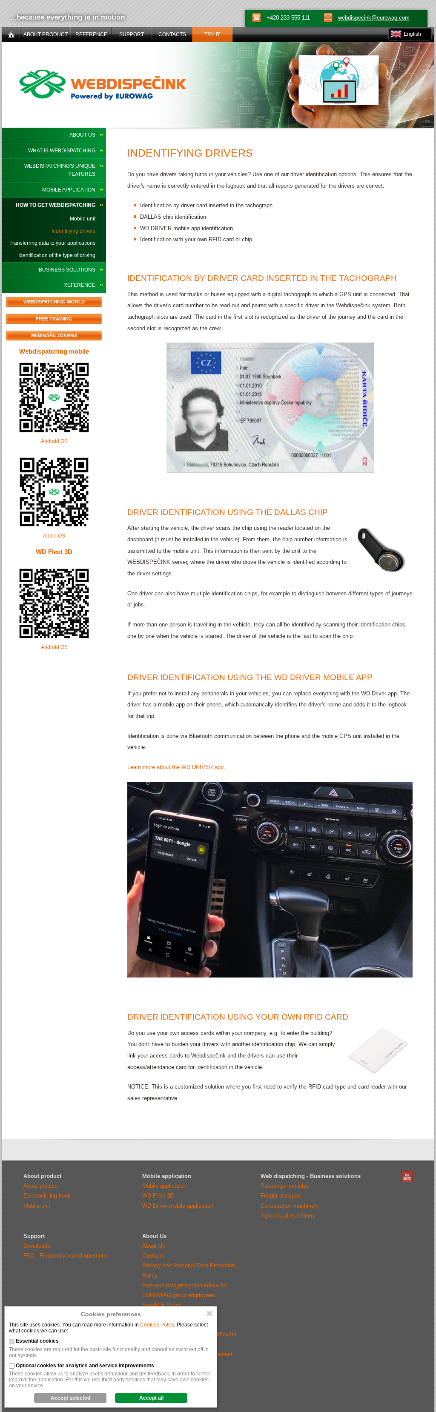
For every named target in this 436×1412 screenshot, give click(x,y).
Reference (79, 285)
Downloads (36, 1246)
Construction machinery (290, 1206)
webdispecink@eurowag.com (374, 17)
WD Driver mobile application (177, 1206)
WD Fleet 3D (54, 551)
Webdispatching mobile (54, 351)
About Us (82, 135)
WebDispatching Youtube (407, 1176)
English (412, 34)
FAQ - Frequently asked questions (65, 1255)
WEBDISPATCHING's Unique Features (59, 170)
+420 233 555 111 (288, 17)
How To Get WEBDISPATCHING (55, 205)
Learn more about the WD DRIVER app (175, 767)
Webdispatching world (54, 301)
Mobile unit (82, 219)
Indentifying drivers (73, 231)
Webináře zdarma (54, 335)
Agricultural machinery (288, 1215)
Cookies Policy (157, 1325)
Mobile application (68, 190)
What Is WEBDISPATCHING (61, 151)
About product (40, 1186)
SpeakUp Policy (162, 1305)
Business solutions (67, 270)
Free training (54, 318)
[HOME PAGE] (11, 34)
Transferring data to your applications (52, 243)
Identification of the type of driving (56, 255)
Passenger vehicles (285, 1186)
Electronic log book (47, 1195)
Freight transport (281, 1195)
